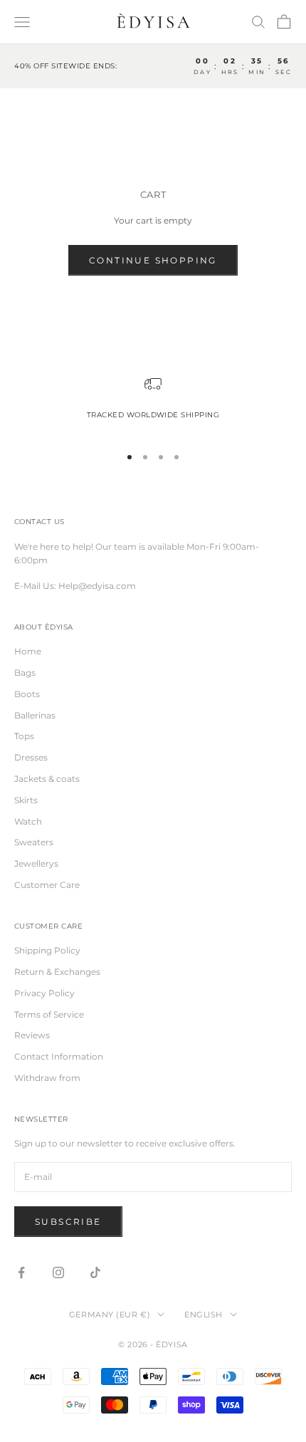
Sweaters (33, 842)
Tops (24, 736)
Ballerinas (35, 715)
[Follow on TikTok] (95, 1272)
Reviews (32, 1035)
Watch (28, 821)
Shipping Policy (47, 950)
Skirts (26, 800)
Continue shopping (153, 260)
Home (27, 651)
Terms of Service (49, 1014)
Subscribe (68, 1221)
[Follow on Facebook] (21, 1272)
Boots (27, 694)
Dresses (31, 757)
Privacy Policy (44, 993)
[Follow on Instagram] (58, 1272)
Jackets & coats (47, 778)
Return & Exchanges (57, 971)
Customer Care (47, 884)
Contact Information (58, 1056)
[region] (153, 404)
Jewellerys (36, 863)
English (203, 1315)
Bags (25, 672)
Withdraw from (47, 1077)
